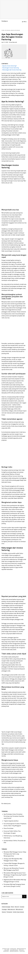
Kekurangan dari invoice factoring (12, 70)
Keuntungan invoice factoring (11, 68)
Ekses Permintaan (8, 828)
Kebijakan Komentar (14, 951)
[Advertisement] (14, 10)
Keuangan (4, 909)
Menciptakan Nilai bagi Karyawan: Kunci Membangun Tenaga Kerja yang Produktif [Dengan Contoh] (15, 875)
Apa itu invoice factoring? (10, 66)
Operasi (4, 912)
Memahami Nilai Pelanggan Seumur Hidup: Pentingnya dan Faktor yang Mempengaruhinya (15, 854)
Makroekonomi (11, 909)
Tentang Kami (13, 948)
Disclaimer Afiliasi (14, 950)
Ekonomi (17, 907)
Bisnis (12, 907)
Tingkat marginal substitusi (11, 821)
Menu (25, 21)
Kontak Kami (22, 951)
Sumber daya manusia (18, 912)
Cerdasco (5, 21)
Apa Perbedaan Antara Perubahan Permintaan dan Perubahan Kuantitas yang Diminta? (14, 816)
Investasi (22, 907)
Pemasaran (9, 912)
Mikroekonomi (19, 909)
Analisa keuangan (6, 907)
